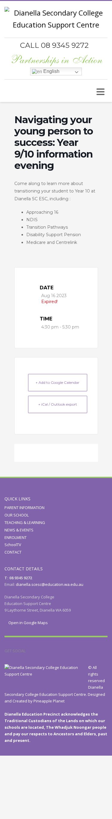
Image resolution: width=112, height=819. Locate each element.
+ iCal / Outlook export (57, 404)
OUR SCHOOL (16, 515)
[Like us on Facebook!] (29, 650)
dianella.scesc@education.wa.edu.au (49, 584)
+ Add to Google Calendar (57, 382)
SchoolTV (12, 544)
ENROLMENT (15, 537)
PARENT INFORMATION (24, 507)
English (50, 71)
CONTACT (13, 552)
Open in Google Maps (27, 622)
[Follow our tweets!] (38, 650)
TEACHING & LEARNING (24, 522)
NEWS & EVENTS (18, 530)
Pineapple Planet (49, 701)
